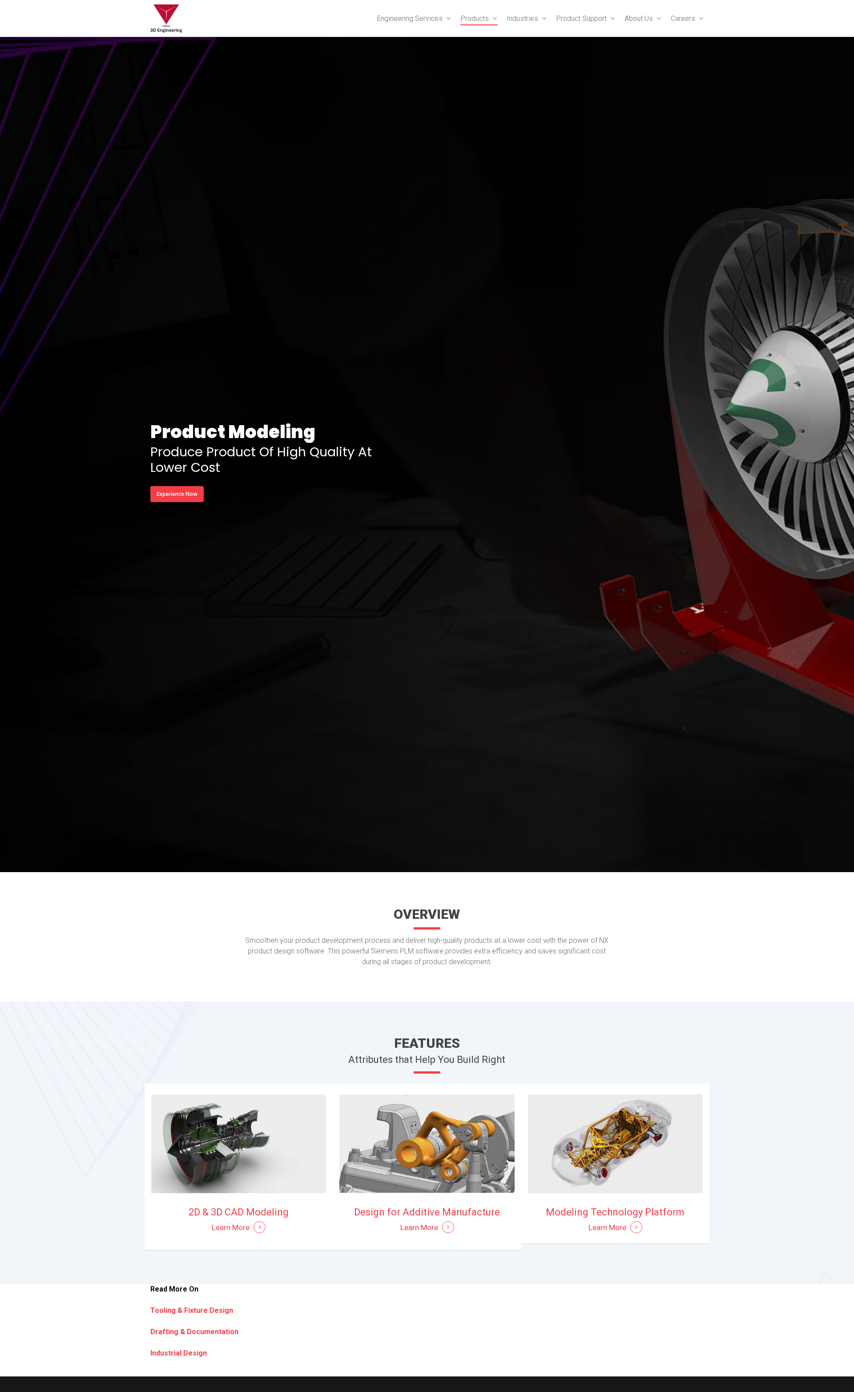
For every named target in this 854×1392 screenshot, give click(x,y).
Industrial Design (178, 1353)
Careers (683, 18)
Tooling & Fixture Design (192, 1310)
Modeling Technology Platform (615, 1212)
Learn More (231, 1227)
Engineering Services (410, 18)
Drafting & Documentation (194, 1332)
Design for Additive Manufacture (427, 1212)
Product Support (581, 18)
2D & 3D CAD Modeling (239, 1212)
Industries (522, 18)
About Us (638, 18)
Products (474, 18)
